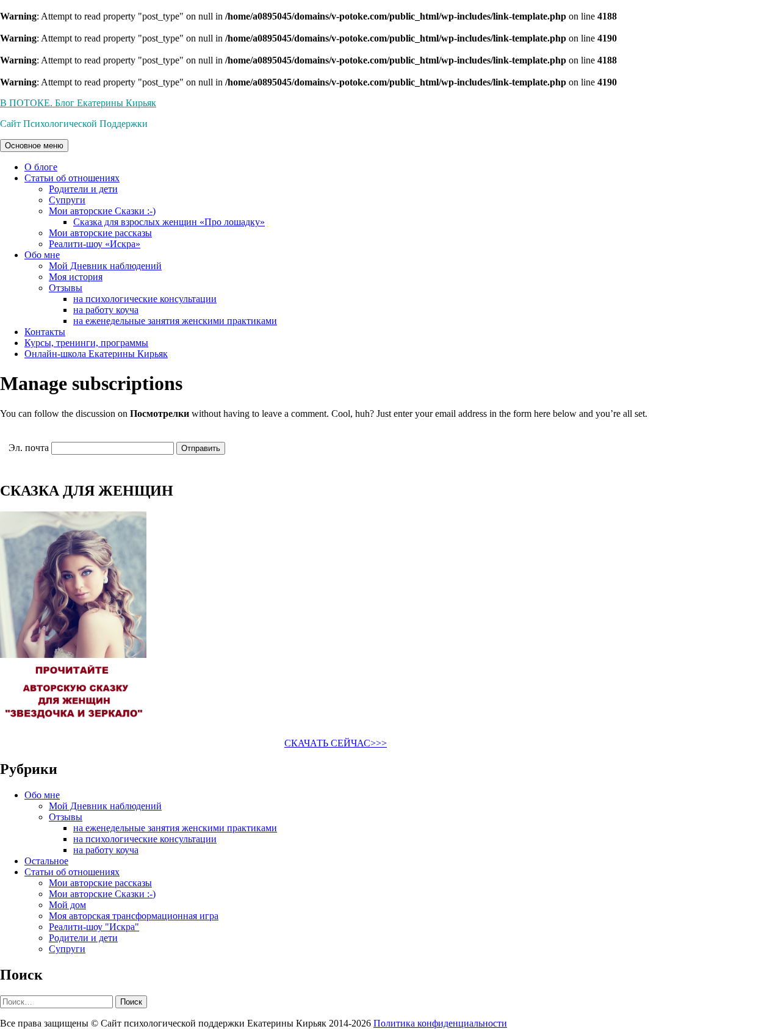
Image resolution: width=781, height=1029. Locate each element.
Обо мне (42, 255)
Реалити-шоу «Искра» (94, 244)
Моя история (76, 277)
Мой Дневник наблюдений (105, 266)
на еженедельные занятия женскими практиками (175, 321)
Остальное (46, 861)
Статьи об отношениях (72, 178)
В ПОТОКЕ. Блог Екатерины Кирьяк (78, 103)
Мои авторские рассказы (100, 233)
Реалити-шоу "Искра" (94, 927)
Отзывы (65, 288)
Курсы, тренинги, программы (86, 343)
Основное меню (34, 145)
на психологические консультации (145, 299)
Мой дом (67, 905)
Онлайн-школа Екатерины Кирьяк (96, 353)
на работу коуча (106, 310)
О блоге (40, 167)
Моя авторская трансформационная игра (133, 916)
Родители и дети (83, 189)
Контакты (44, 332)
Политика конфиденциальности (440, 1023)
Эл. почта (29, 447)
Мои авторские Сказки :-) (102, 211)
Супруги (67, 200)
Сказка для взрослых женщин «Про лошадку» (169, 222)
